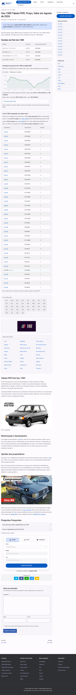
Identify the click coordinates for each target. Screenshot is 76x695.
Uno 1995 (6, 244)
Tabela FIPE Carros (6, 661)
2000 (33, 306)
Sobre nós (60, 661)
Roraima (38, 355)
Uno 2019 (6, 140)
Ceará (5, 358)
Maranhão (22, 341)
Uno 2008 (6, 188)
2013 (6, 303)
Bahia (5, 355)
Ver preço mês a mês (10, 101)
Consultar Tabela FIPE (24, 2)
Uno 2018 (6, 144)
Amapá (6, 351)
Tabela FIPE (4, 9)
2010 (22, 303)
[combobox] (26, 547)
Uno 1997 (6, 235)
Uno (11, 9)
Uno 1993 (6, 253)
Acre (5, 341)
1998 (44, 306)
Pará (21, 355)
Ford (40, 670)
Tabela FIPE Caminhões (7, 667)
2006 (44, 303)
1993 (28, 309)
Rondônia (38, 348)
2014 (44, 300)
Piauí (21, 368)
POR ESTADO (60, 2)
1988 (6, 312)
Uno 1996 (6, 240)
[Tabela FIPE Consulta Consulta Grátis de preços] (7, 4)
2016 (33, 300)
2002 (22, 306)
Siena (59, 86)
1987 (12, 312)
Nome (4, 617)
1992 (33, 309)
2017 (28, 300)
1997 (6, 309)
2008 (33, 303)
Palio (59, 72)
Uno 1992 (6, 257)
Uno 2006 (6, 196)
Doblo (59, 69)
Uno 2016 (6, 153)
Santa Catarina (39, 358)
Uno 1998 (6, 231)
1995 (17, 309)
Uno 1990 (21, 121)
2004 (12, 306)
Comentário (6, 594)
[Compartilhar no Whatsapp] (26, 578)
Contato (60, 664)
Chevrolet (41, 664)
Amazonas (7, 348)
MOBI (59, 89)
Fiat (8, 9)
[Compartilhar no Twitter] (16, 578)
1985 (22, 312)
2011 (17, 303)
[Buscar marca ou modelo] (73, 3)
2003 (17, 306)
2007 (39, 303)
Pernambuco (23, 365)
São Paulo (38, 365)
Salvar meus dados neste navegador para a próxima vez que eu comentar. (22, 626)
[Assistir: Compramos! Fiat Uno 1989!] (26, 490)
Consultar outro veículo (65, 16)
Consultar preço (26, 565)
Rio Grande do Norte (41, 344)
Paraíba (22, 358)
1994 (22, 309)
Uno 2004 (6, 205)
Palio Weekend (61, 83)
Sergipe (38, 361)
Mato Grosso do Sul (25, 348)
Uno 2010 (6, 179)
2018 (22, 300)
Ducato (59, 74)
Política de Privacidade (63, 667)
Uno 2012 (6, 170)
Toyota (41, 676)
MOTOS (42, 2)
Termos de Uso (62, 670)
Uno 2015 (6, 157)
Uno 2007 (6, 192)
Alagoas (6, 344)
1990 (44, 309)
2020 (12, 300)
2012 (12, 303)
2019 (17, 300)
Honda (40, 673)
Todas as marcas (5, 670)
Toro (59, 77)
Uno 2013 (6, 166)
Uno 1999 (6, 227)
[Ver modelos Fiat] (27, 326)
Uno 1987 (6, 278)
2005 (6, 306)
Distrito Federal (8, 361)
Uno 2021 (6, 131)
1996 (12, 309)
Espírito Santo (7, 365)
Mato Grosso (23, 344)
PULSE (59, 80)
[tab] (12, 540)
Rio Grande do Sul (40, 351)
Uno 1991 (6, 261)
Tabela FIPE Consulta (39, 514)
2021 (6, 300)
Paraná (22, 361)
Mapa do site (4, 676)
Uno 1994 (6, 248)
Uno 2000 (6, 222)
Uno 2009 (6, 183)
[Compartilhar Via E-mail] (37, 578)
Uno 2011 (6, 175)
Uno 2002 (6, 214)
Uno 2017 (6, 149)
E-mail (28, 617)
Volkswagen (42, 661)
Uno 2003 (6, 209)
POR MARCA (21, 5)
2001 (28, 306)
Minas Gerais (23, 351)
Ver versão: (5, 72)
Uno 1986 (6, 282)
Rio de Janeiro (39, 341)
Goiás (5, 368)
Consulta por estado (6, 673)
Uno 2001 (6, 218)
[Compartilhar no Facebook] (21, 578)
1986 (17, 312)
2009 (28, 303)
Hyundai (41, 679)
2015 (39, 300)
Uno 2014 (6, 162)
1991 (39, 309)
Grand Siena (61, 66)
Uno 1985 (6, 287)
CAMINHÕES (50, 2)
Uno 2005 (6, 201)
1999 (39, 306)
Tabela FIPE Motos (6, 664)
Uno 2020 (6, 136)
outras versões (27, 510)
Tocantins (38, 368)
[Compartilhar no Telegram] (32, 578)
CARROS (35, 2)
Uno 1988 (25, 118)
